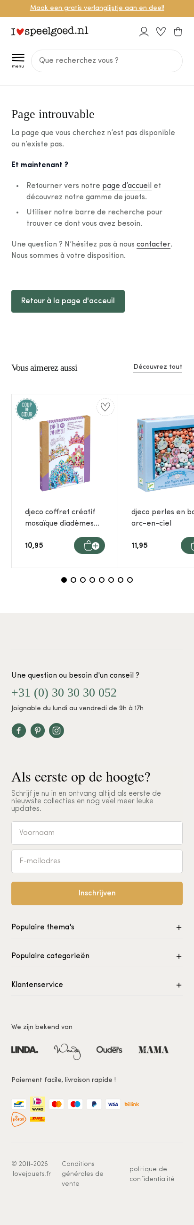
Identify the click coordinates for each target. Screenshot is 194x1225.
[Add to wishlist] (105, 407)
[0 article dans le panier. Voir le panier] (178, 31)
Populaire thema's (42, 927)
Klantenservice (37, 985)
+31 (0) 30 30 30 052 (64, 692)
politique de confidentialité (152, 1174)
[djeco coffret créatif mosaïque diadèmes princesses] (65, 453)
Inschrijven (97, 893)
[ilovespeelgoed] (50, 31)
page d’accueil (127, 186)
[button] (18, 61)
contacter (153, 244)
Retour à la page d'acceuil (68, 301)
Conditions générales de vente (83, 1174)
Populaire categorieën (50, 956)
